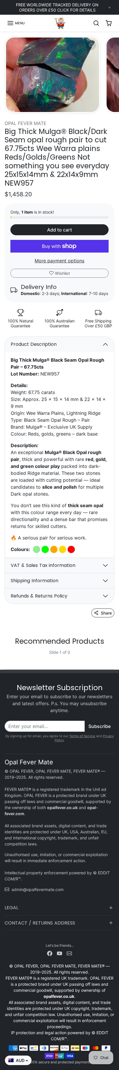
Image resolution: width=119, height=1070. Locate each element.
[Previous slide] (7, 656)
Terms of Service (82, 736)
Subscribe (99, 726)
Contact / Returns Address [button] (40, 923)
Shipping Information (34, 580)
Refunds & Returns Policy (39, 596)
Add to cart (59, 230)
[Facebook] (50, 953)
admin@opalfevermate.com (38, 889)
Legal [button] (11, 907)
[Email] (69, 953)
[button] (15, 23)
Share (106, 612)
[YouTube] (59, 953)
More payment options (59, 261)
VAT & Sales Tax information (43, 565)
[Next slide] (112, 656)
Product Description (34, 344)
